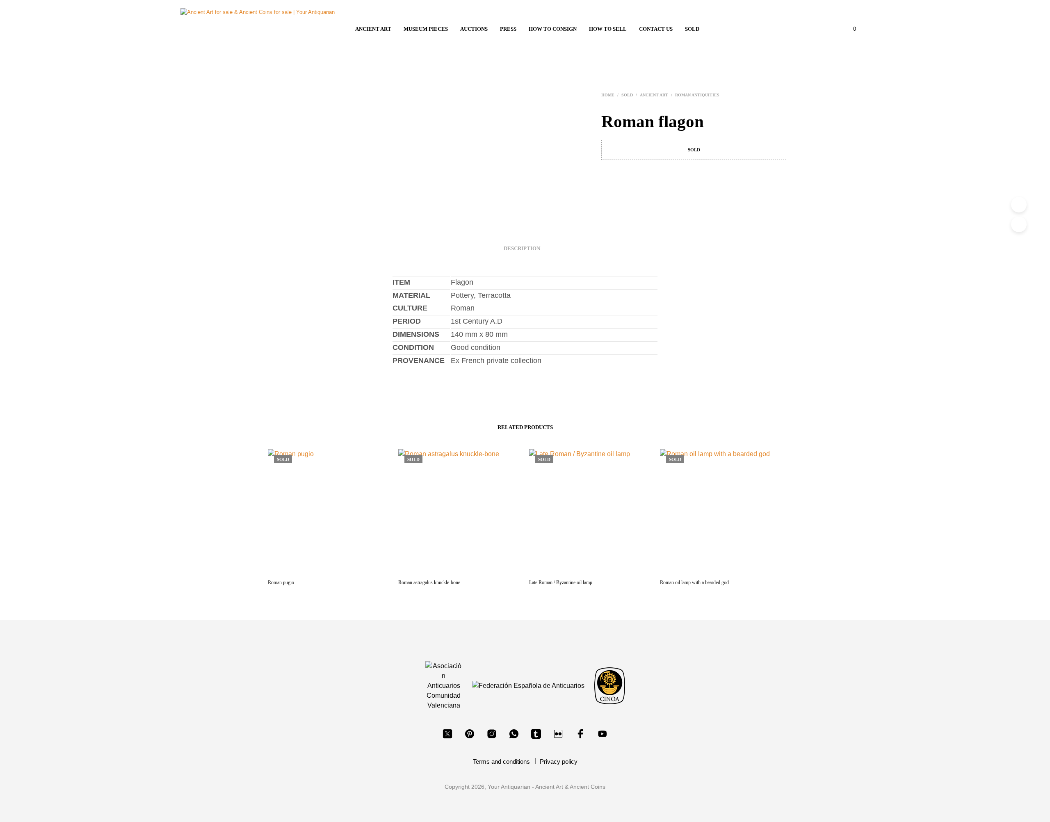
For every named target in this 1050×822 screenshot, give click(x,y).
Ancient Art (373, 29)
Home (607, 95)
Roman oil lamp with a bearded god (694, 582)
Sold (692, 29)
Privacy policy (559, 761)
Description (522, 248)
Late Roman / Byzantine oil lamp (560, 582)
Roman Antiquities (697, 95)
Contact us (656, 29)
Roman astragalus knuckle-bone (429, 582)
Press (508, 29)
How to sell (608, 29)
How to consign (553, 29)
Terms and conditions (501, 761)
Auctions (474, 29)
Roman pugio (281, 582)
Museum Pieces (426, 29)
